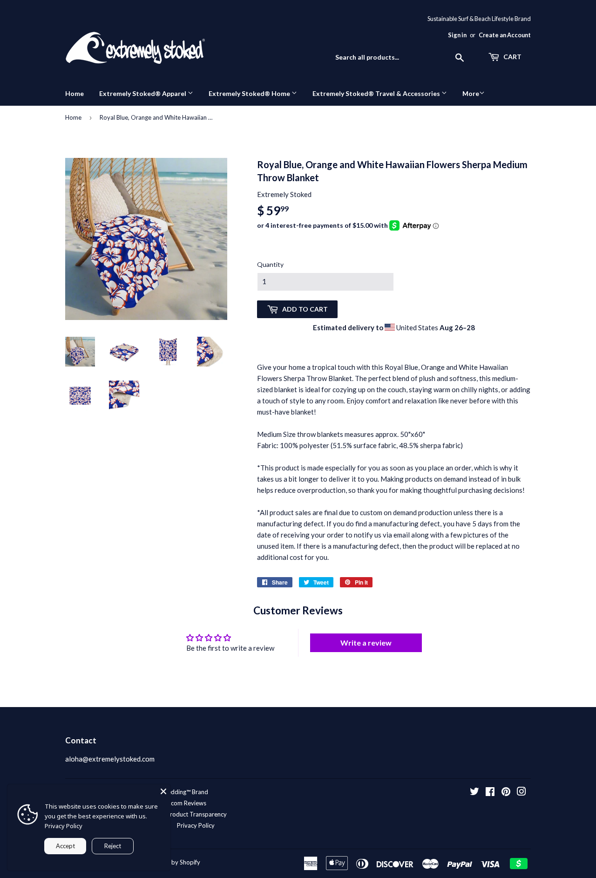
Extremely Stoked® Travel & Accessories (376, 93)
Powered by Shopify (172, 862)
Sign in (457, 35)
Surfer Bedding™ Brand (177, 792)
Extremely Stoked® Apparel (143, 93)
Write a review (366, 642)
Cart (512, 57)
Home (74, 93)
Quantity (270, 264)
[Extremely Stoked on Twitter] (474, 792)
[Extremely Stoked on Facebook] (490, 792)
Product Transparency (196, 814)
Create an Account (505, 35)
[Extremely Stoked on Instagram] (521, 792)
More (470, 93)
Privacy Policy (196, 825)
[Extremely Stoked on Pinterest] (506, 792)
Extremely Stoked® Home (250, 93)
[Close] (163, 791)
